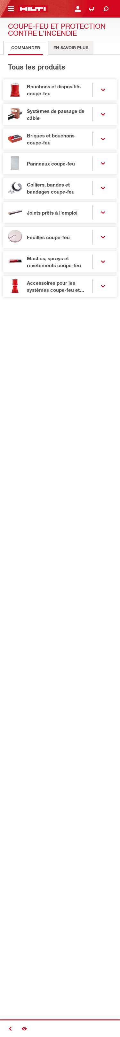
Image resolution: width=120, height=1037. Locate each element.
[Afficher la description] (24, 1029)
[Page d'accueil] (33, 8)
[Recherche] (106, 9)
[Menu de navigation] (11, 9)
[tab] (25, 48)
